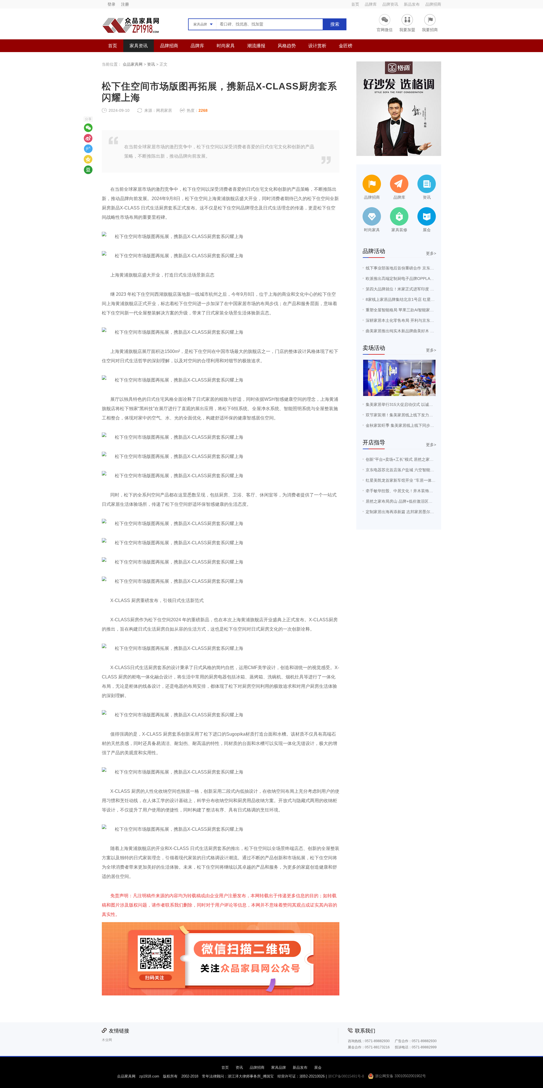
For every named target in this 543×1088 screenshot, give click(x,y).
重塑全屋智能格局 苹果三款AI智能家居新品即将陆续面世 (416, 310)
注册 (125, 4)
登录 (111, 4)
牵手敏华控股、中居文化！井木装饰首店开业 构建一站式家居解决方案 (428, 491)
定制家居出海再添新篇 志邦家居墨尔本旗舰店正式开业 (414, 511)
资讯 (151, 64)
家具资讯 (139, 45)
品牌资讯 (390, 4)
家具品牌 (278, 1067)
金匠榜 (345, 45)
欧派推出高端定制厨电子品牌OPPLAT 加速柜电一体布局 (415, 278)
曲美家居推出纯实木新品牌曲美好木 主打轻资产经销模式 (416, 331)
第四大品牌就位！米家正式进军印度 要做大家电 (408, 289)
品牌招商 (433, 4)
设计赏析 (317, 45)
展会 (318, 1067)
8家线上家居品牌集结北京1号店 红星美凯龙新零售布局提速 (418, 299)
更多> (431, 253)
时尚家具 (226, 45)
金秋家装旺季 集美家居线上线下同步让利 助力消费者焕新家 (418, 425)
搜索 (334, 24)
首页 (355, 4)
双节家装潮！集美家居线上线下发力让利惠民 (405, 415)
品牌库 (371, 4)
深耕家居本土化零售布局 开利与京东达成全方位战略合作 (416, 320)
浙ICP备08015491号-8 (346, 1076)
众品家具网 (133, 64)
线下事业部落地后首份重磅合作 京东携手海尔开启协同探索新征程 (424, 268)
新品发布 (412, 4)
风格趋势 (287, 45)
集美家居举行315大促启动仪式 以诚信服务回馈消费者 (413, 404)
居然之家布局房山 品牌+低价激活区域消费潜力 (407, 501)
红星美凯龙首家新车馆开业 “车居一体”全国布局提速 (411, 480)
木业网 (107, 1040)
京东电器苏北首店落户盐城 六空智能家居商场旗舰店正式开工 (420, 470)
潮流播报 (256, 45)
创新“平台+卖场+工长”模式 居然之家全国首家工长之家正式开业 (421, 459)
